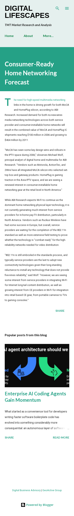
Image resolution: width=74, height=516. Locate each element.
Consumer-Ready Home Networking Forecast (31, 73)
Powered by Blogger (39, 505)
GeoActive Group (52, 490)
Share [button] (60, 310)
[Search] (57, 7)
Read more (61, 437)
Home (9, 36)
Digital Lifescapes (27, 11)
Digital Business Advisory (26, 490)
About (28, 36)
